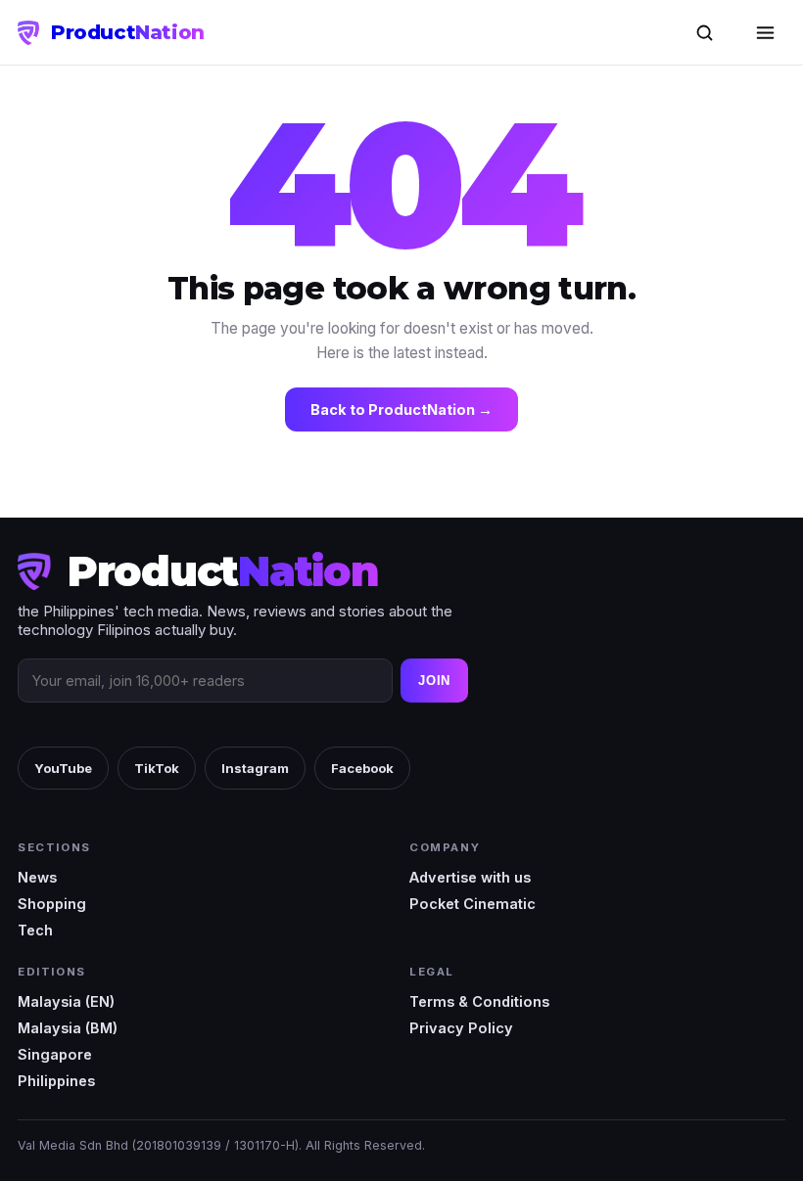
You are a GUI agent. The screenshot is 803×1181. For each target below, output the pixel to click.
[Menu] (764, 32)
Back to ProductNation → (401, 409)
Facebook (362, 768)
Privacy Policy (461, 1028)
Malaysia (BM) (68, 1028)
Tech (35, 930)
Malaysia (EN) (66, 1001)
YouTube (63, 768)
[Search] (704, 32)
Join (434, 680)
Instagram (255, 768)
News (37, 877)
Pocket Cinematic (472, 903)
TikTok (156, 768)
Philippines (56, 1080)
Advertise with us (470, 877)
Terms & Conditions (479, 1001)
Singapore (55, 1054)
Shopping (52, 903)
